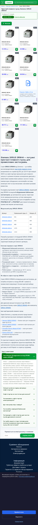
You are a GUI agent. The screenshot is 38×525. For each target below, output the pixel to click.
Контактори (19, 451)
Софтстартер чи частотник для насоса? (16, 394)
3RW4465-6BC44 (7, 228)
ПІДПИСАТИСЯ (27, 435)
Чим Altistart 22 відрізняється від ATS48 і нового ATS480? (16, 356)
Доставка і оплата (19, 467)
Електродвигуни (19, 453)
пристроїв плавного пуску (23, 169)
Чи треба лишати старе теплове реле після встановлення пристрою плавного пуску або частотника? (16, 423)
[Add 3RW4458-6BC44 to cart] (16, 74)
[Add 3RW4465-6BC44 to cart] (34, 125)
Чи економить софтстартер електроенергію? (12, 399)
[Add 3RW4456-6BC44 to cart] (16, 150)
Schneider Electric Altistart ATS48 (11, 328)
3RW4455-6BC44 (7, 220)
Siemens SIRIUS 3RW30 (9, 324)
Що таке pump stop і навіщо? (12, 404)
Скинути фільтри (20, 17)
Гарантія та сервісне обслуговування (19, 469)
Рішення (19, 472)
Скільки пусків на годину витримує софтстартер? (14, 389)
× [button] (12, 17)
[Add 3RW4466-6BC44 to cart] (16, 125)
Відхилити (19, 517)
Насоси (19, 447)
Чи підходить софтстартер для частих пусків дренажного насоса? (16, 416)
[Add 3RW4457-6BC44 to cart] (16, 100)
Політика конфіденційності (27, 476)
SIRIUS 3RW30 (6, 308)
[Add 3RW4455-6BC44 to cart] (16, 49)
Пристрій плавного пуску (12, 6)
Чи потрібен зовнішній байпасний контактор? (14, 409)
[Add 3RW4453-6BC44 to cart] (34, 74)
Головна (3, 6)
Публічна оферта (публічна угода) (19, 465)
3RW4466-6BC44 (7, 232)
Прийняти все (19, 512)
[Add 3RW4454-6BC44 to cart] (34, 49)
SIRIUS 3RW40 (24, 190)
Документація (19, 463)
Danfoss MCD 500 (7, 332)
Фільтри (7, 23)
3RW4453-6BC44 (7, 217)
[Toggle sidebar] (2, 2)
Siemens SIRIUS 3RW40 (9, 320)
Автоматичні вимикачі (19, 449)
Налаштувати (19, 521)
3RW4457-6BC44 (7, 224)
